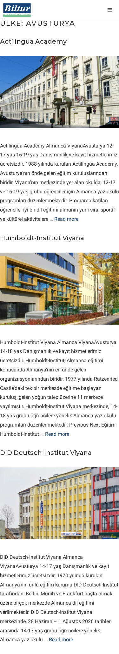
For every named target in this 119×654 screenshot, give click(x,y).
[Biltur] (17, 10)
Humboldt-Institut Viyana (42, 238)
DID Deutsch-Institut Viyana (46, 452)
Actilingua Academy (33, 41)
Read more (66, 219)
